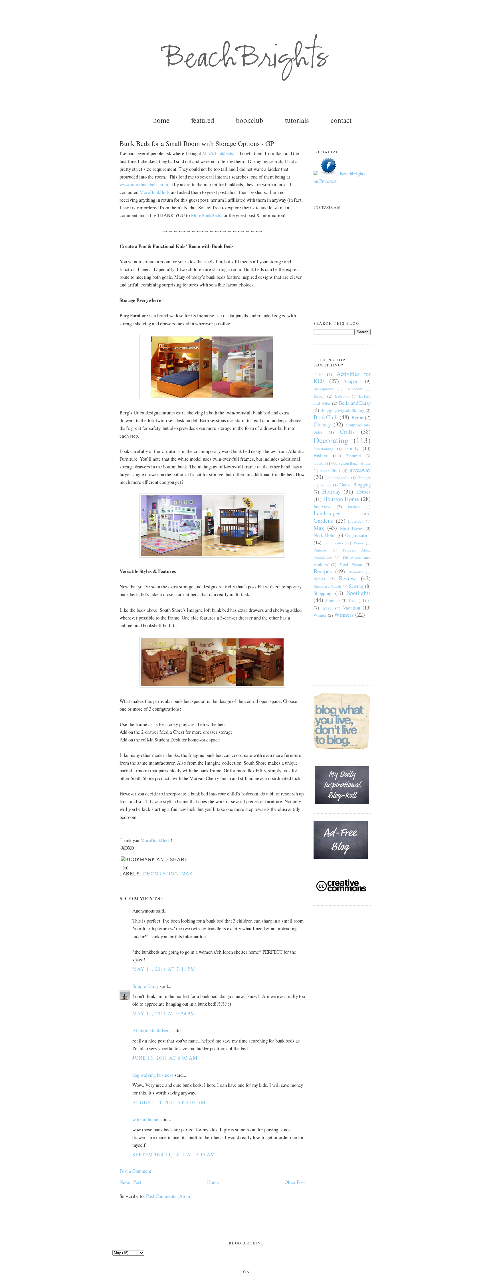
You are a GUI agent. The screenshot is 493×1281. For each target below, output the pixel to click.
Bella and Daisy (355, 403)
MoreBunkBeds (155, 192)
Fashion (321, 455)
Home (213, 1182)
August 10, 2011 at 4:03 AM (169, 1102)
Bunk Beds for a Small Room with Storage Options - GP (197, 143)
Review (347, 578)
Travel (327, 608)
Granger (364, 477)
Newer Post (131, 1182)
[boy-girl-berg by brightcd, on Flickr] (212, 397)
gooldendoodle (337, 477)
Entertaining (323, 448)
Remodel (356, 571)
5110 (318, 374)
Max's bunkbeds (217, 153)
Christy (322, 424)
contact (341, 120)
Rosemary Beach (327, 586)
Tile (351, 600)
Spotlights (359, 593)
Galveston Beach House (352, 463)
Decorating (160, 873)
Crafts (347, 431)
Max (187, 873)
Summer (332, 600)
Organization (358, 535)
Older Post (294, 1182)
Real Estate (351, 564)
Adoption (352, 381)
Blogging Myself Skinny (342, 410)
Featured (353, 455)
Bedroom (342, 396)
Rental (319, 579)
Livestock (355, 521)
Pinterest (321, 550)
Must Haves (351, 528)
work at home (145, 1119)
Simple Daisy (145, 986)
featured (202, 120)
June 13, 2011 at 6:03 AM (165, 1058)
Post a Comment (135, 1171)
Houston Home (341, 499)
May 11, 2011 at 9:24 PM (163, 1013)
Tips (366, 600)
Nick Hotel (325, 535)
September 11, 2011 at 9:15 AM (173, 1154)
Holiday (331, 491)
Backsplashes (324, 388)
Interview (322, 506)
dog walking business (152, 1075)
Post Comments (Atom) (169, 1196)
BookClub (326, 417)
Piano (358, 543)
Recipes (323, 571)
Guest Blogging (355, 484)
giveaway (360, 470)
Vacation (351, 607)
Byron (357, 417)
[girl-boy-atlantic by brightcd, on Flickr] (212, 555)
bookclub (249, 120)
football (320, 463)
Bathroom (354, 388)
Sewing (356, 586)
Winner (320, 615)
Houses (363, 491)
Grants (325, 485)
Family (352, 448)
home (161, 120)
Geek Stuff (330, 470)
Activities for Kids (342, 377)
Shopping (322, 593)
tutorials (297, 120)
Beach (319, 396)
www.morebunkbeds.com (144, 184)
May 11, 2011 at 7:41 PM (163, 969)
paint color (334, 543)
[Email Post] (124, 867)
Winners (344, 614)
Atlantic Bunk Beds (151, 1030)
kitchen (354, 506)
